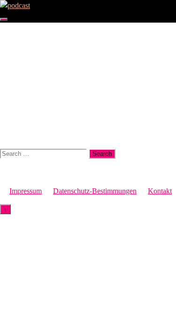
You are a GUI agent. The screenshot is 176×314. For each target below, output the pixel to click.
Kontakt (160, 191)
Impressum (25, 191)
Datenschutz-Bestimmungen (95, 191)
